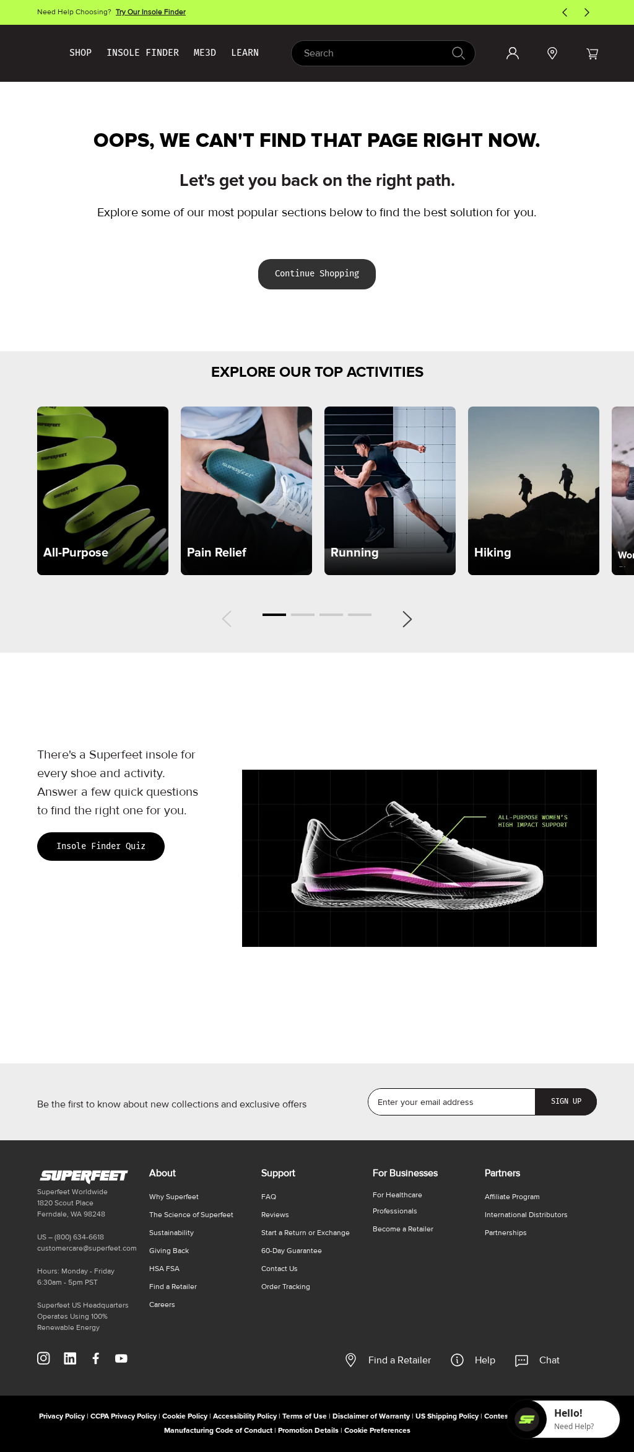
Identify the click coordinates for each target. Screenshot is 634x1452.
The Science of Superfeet (191, 1215)
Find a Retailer (399, 1360)
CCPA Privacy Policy (123, 1416)
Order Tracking (285, 1286)
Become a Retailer (403, 1229)
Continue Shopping (317, 273)
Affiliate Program (512, 1197)
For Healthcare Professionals (397, 1203)
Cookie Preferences (377, 1430)
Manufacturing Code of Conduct (218, 1430)
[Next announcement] (587, 12)
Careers (162, 1304)
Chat (549, 1360)
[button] (592, 53)
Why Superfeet (174, 1197)
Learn (245, 52)
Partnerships (506, 1233)
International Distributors (526, 1215)
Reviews (275, 1215)
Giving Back (169, 1251)
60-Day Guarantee (291, 1251)
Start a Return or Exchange (305, 1233)
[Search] (458, 53)
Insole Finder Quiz (100, 846)
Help (485, 1360)
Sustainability (171, 1233)
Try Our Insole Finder (151, 12)
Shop (80, 52)
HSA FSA (164, 1269)
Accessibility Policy (245, 1416)
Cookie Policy (184, 1416)
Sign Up (566, 1101)
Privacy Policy (62, 1416)
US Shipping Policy (447, 1416)
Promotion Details (308, 1430)
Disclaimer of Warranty (371, 1416)
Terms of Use (304, 1416)
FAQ (268, 1197)
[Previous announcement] (565, 12)
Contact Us (279, 1269)
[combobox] (383, 53)
